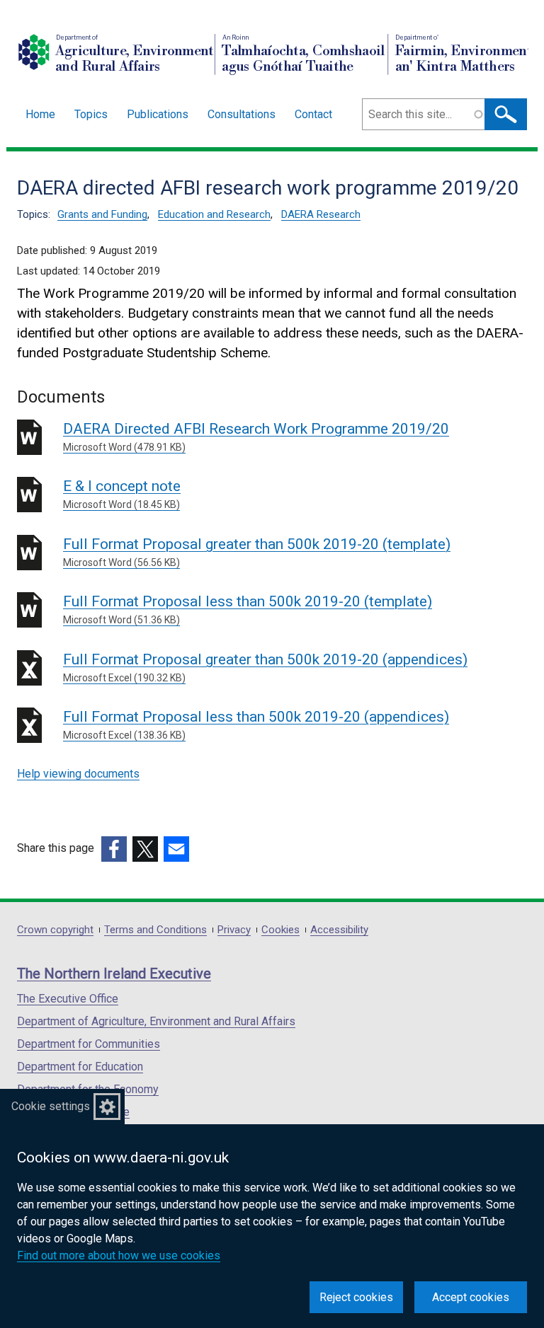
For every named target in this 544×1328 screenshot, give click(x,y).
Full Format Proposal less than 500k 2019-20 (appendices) (256, 724)
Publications (157, 114)
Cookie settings (50, 1106)
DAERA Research (321, 214)
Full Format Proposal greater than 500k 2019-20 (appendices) (265, 667)
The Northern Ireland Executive (114, 973)
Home (40, 114)
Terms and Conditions (155, 930)
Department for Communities (88, 1044)
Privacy (234, 930)
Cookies (280, 930)
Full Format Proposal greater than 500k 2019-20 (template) (256, 552)
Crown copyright (55, 930)
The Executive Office (67, 998)
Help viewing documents (78, 773)
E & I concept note (122, 494)
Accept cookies (470, 1297)
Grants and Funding (102, 214)
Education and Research (214, 214)
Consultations (242, 114)
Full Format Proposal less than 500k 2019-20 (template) (247, 609)
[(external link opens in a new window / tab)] (114, 849)
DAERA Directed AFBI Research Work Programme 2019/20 (256, 436)
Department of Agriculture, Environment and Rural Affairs (156, 1021)
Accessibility (339, 930)
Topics (91, 114)
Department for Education (80, 1066)
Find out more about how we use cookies (118, 1255)
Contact (313, 114)
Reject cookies (356, 1297)
